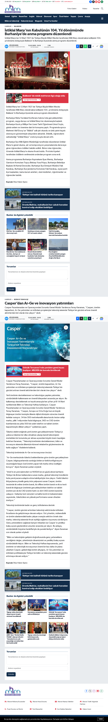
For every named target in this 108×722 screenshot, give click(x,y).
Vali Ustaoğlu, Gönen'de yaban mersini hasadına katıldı (58, 233)
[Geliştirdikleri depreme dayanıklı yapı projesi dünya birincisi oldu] (58, 628)
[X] (90, 691)
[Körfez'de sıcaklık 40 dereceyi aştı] (16, 224)
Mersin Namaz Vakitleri (65, 701)
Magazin (38, 21)
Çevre (80, 16)
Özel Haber (64, 16)
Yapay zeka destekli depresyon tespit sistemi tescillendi (14, 614)
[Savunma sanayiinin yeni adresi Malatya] (37, 605)
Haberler (8, 26)
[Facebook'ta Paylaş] (77, 46)
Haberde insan (27, 21)
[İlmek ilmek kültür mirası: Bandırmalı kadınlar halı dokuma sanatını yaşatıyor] (37, 245)
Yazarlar (96, 9)
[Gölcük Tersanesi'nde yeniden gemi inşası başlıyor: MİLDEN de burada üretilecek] (58, 605)
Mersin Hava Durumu (40, 701)
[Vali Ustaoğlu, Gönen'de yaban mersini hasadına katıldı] (58, 224)
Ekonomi (47, 16)
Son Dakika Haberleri (64, 709)
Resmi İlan (23, 16)
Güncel (39, 16)
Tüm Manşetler (37, 709)
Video (84, 9)
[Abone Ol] (101, 46)
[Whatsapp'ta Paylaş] (85, 46)
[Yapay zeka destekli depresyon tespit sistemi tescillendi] (16, 605)
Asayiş (87, 16)
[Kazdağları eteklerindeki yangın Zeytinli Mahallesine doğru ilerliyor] (58, 245)
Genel (7, 16)
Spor (55, 16)
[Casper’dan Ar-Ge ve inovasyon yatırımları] (37, 343)
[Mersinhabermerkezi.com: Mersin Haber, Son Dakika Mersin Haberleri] (13, 8)
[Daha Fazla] (89, 46)
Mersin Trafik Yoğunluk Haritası (89, 703)
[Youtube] (97, 691)
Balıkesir (17, 26)
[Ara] (102, 8)
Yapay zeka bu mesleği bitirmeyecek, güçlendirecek (37, 637)
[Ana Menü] (102, 18)
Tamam (101, 719)
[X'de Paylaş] (81, 46)
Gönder (11, 289)
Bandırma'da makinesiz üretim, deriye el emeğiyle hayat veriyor (16, 254)
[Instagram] (94, 691)
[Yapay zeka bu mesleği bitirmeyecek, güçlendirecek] (37, 628)
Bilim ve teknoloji (12, 21)
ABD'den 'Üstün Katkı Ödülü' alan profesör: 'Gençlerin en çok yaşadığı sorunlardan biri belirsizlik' (15, 639)
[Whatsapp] (101, 691)
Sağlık (31, 16)
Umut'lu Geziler (51, 21)
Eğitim (14, 16)
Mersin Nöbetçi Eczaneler (16, 701)
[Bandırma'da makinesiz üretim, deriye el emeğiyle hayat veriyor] (16, 245)
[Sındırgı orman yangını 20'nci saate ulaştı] (37, 224)
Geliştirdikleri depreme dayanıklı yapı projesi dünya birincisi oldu (58, 637)
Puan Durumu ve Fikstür (15, 709)
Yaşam (73, 16)
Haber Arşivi (87, 709)
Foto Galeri (72, 9)
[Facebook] (86, 691)
